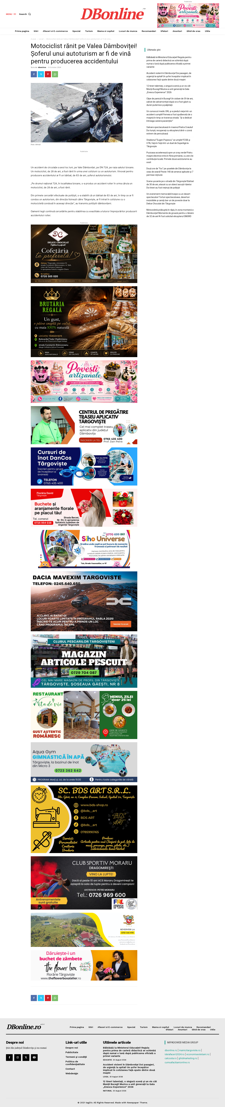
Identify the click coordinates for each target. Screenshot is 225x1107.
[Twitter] (41, 74)
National (107, 1091)
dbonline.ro (171, 1050)
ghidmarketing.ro (188, 1058)
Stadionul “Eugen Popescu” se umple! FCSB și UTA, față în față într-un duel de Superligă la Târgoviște (168, 143)
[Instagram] (17, 1057)
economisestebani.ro (197, 1054)
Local (41, 39)
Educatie (107, 1060)
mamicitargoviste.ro (190, 1050)
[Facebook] (34, 74)
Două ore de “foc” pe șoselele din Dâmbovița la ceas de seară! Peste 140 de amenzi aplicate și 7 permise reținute (169, 171)
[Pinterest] (48, 74)
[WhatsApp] (55, 74)
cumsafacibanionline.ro (177, 1062)
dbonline (42, 67)
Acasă (33, 39)
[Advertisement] (84, 157)
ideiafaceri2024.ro (174, 1054)
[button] (25, 14)
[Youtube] (34, 1057)
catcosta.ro (171, 1058)
